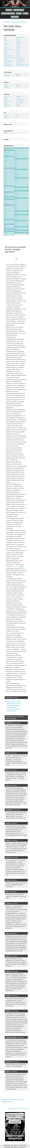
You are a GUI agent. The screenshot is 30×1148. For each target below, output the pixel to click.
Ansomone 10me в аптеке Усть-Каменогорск (13, 1101)
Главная (9, 10)
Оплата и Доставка (8, 13)
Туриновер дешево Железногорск (13, 706)
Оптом (26, 13)
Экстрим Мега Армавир (18, 22)
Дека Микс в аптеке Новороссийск (13, 710)
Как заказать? (19, 10)
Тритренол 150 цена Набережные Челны (14, 702)
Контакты (14, 17)
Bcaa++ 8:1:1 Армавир (17, 566)
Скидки (19, 13)
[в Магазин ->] (15, 1113)
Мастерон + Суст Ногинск (18, 1109)
